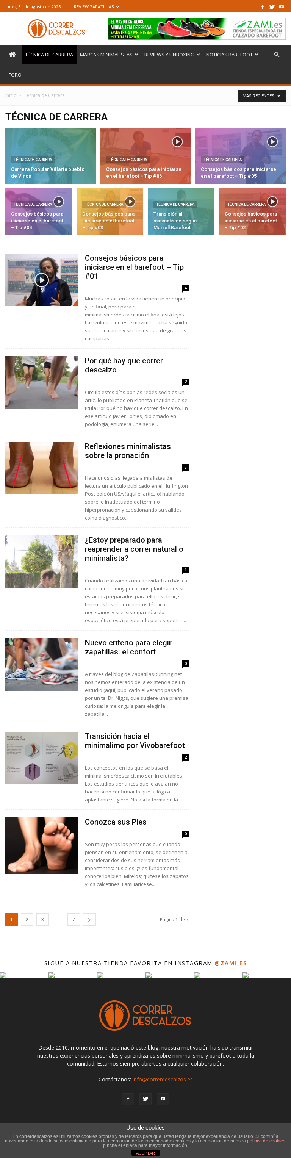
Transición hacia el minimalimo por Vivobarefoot (135, 741)
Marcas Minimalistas (106, 54)
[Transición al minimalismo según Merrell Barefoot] (181, 213)
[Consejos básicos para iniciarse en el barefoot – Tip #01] (41, 280)
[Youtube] (281, 7)
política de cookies (266, 1141)
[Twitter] (272, 7)
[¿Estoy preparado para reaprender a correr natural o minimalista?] (41, 561)
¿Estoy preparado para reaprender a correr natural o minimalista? (134, 549)
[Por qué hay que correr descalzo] (41, 382)
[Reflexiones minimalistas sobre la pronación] (41, 468)
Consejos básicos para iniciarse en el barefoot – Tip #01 (134, 267)
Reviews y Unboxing (169, 54)
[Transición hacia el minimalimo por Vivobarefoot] (41, 758)
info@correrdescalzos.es (163, 1079)
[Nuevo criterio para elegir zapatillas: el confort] (41, 664)
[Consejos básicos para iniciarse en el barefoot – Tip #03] (110, 213)
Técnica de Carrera (49, 54)
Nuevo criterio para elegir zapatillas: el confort (128, 647)
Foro (15, 74)
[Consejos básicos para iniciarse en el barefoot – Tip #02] (252, 213)
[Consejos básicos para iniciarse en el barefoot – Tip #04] (38, 213)
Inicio (11, 95)
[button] (277, 54)
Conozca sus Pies (116, 821)
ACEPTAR (145, 1153)
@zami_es (230, 963)
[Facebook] (262, 7)
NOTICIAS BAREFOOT (229, 54)
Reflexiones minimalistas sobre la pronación (128, 451)
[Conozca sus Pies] (41, 845)
